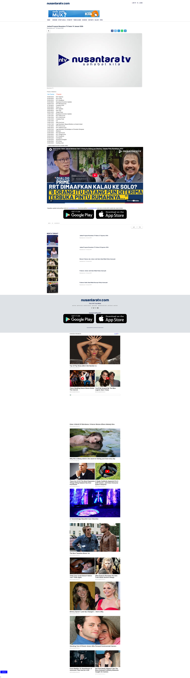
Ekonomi (54, 20)
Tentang (74, 305)
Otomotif (69, 20)
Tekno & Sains (77, 20)
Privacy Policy (80, 305)
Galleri (97, 20)
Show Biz (84, 20)
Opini (101, 20)
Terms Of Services (87, 305)
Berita (49, 223)
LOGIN (140, 2)
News (48, 20)
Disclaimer (95, 305)
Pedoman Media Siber (103, 305)
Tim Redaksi (110, 305)
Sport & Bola (62, 20)
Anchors (116, 305)
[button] (112, 31)
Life (52, 223)
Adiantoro (53, 91)
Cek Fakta (91, 20)
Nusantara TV (57, 223)
